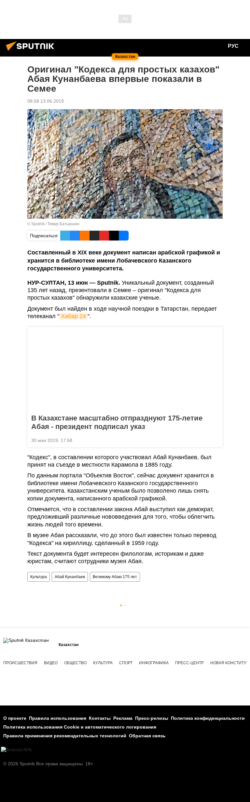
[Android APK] (16, 750)
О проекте (14, 718)
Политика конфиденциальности (208, 718)
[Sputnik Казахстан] (32, 51)
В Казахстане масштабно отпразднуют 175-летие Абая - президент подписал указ (116, 422)
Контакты (100, 718)
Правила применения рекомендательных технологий (64, 735)
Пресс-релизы (151, 718)
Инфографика (154, 663)
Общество (75, 663)
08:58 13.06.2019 (45, 101)
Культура (38, 577)
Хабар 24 (73, 316)
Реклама (122, 718)
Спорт (125, 663)
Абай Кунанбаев (70, 577)
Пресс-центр (189, 663)
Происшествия (20, 663)
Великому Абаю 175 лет (115, 577)
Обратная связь (147, 735)
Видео (51, 663)
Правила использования (57, 718)
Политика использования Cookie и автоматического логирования (79, 727)
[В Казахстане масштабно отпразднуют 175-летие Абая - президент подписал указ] (125, 368)
